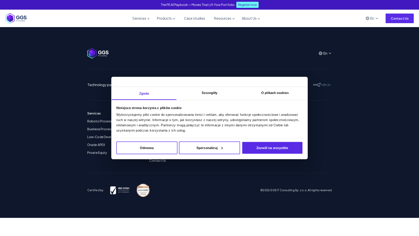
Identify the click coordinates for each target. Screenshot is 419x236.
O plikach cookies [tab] (275, 93)
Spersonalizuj (207, 147)
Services (139, 18)
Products (164, 18)
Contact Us (400, 18)
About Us (249, 18)
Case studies (194, 18)
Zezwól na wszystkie (272, 147)
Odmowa (147, 147)
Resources (222, 18)
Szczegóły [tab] (210, 93)
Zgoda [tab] (144, 93)
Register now (247, 5)
